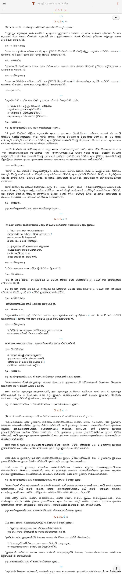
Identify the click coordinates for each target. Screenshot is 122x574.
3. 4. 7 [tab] (58, 10)
